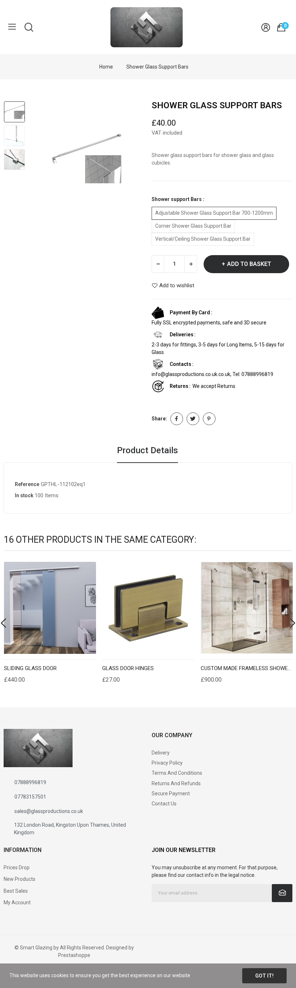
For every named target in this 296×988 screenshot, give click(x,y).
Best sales (16, 891)
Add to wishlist (176, 286)
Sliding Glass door (30, 668)
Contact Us (164, 803)
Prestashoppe (74, 955)
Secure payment (171, 793)
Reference (27, 484)
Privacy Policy (167, 762)
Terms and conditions (177, 772)
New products (19, 879)
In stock (24, 495)
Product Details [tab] (147, 450)
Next (131, 160)
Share (176, 418)
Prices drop (17, 867)
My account (17, 902)
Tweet (193, 418)
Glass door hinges (128, 668)
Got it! (264, 976)
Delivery (161, 752)
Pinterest (209, 418)
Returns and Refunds (176, 783)
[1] (282, 893)
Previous (42, 160)
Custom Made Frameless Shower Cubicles (247, 668)
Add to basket (249, 264)
